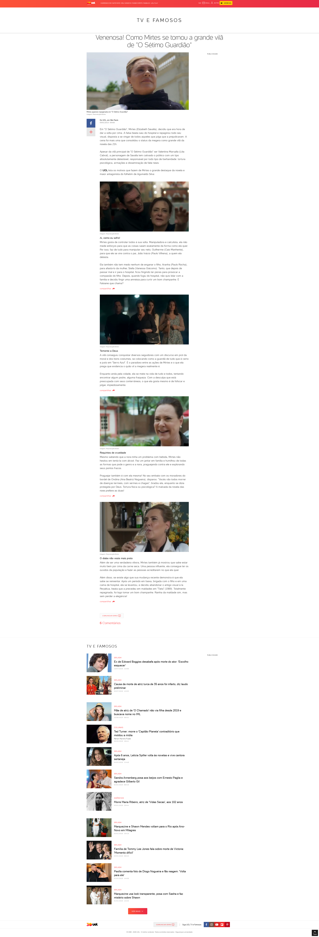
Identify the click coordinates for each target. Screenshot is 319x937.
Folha (147, 10)
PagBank (146, 3)
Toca (217, 10)
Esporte (154, 10)
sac (200, 3)
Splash (161, 10)
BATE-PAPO (116, 3)
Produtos (91, 10)
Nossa (203, 10)
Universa (169, 10)
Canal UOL (195, 10)
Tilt (183, 10)
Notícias (115, 10)
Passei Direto (137, 3)
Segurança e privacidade (184, 932)
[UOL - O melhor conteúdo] (91, 3)
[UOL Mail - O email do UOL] (206, 3)
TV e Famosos (159, 20)
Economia (139, 10)
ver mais (136, 911)
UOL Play (154, 3)
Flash (99, 10)
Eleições (106, 10)
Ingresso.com (106, 3)
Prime (212, 10)
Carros (130, 10)
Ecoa (187, 10)
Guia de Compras (228, 10)
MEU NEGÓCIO (126, 3)
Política (123, 10)
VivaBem (178, 10)
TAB (207, 10)
